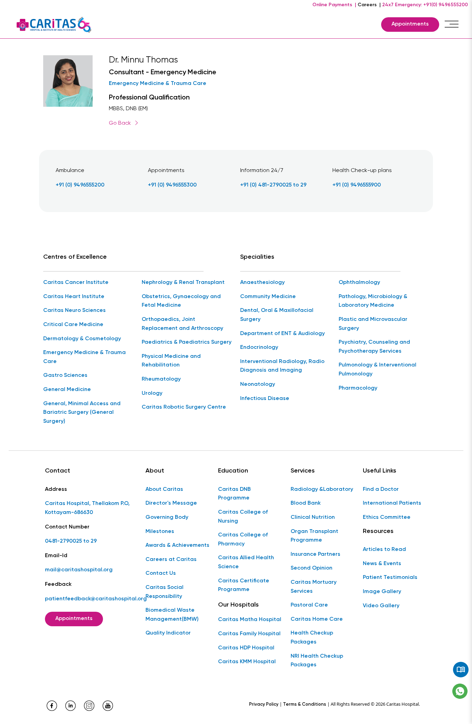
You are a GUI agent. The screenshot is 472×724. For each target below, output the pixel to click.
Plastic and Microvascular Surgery (373, 324)
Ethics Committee (386, 517)
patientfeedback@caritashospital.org (96, 599)
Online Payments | (334, 4)
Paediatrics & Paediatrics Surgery (187, 342)
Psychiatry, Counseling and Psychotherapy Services (374, 347)
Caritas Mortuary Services (314, 587)
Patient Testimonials (390, 577)
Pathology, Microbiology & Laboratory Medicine (373, 301)
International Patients (392, 503)
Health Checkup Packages (312, 637)
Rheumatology (161, 379)
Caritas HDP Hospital (246, 648)
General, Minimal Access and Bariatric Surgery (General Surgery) (82, 412)
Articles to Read (384, 549)
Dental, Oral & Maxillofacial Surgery (276, 315)
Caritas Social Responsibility (164, 592)
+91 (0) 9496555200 (80, 185)
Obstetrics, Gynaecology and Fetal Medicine (181, 301)
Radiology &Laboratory (322, 489)
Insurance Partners (315, 554)
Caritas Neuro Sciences (74, 310)
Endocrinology (259, 347)
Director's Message (171, 503)
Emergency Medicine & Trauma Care (157, 83)
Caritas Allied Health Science (246, 562)
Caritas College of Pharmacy (243, 539)
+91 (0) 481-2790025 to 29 (273, 185)
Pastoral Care (309, 605)
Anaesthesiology (262, 282)
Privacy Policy (264, 704)
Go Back (120, 123)
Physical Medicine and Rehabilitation (171, 361)
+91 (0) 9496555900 (356, 185)
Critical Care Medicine (73, 324)
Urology (152, 393)
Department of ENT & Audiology (282, 333)
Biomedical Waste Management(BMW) (172, 615)
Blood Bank (306, 503)
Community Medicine (268, 296)
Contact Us (160, 573)
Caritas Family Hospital (249, 634)
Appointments (410, 24)
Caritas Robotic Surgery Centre (184, 407)
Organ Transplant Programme (314, 536)
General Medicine (67, 389)
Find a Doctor (381, 489)
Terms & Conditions (304, 704)
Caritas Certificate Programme (243, 585)
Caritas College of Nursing (243, 516)
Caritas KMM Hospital (247, 662)
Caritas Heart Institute (73, 296)
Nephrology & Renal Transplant (183, 282)
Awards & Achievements (177, 545)
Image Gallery (382, 591)
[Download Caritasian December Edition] (461, 670)
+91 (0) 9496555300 (172, 185)
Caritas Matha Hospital (249, 619)
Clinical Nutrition (313, 517)
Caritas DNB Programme (234, 494)
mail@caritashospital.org (79, 570)
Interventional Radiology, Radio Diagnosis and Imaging (282, 366)
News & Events (382, 563)
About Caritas (164, 489)
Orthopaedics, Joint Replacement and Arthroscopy (182, 324)
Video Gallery (381, 606)
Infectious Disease (264, 398)
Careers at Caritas (171, 559)
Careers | (369, 4)
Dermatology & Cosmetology (82, 339)
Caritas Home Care (317, 619)
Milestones (159, 531)
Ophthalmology (359, 282)
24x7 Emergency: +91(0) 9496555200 (425, 4)
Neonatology (257, 384)
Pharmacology (358, 388)
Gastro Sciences (65, 375)
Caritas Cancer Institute (75, 282)
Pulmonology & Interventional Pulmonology (377, 369)
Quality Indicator (168, 633)
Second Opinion (311, 568)
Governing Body (166, 517)
